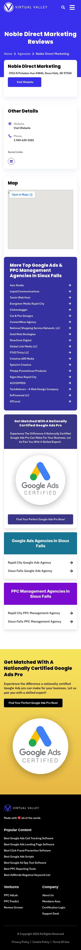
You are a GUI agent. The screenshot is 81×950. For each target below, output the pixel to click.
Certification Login (53, 907)
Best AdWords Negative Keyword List (27, 875)
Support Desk (50, 913)
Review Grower (13, 907)
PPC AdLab (11, 895)
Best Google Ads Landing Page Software (29, 844)
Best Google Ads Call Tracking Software (28, 838)
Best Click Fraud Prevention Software (27, 850)
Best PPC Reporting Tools (20, 869)
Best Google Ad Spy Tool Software (25, 862)
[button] (63, 7)
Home (8, 54)
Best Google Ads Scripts (19, 856)
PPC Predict (11, 901)
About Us (48, 895)
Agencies (24, 54)
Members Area (51, 901)
